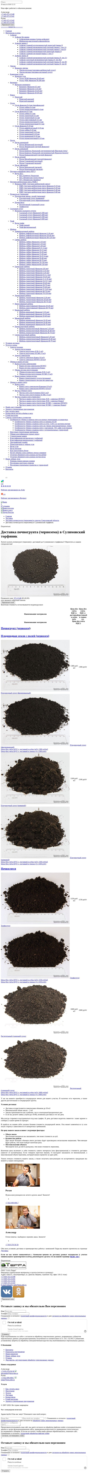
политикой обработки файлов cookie (35, 1433)
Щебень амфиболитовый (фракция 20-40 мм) (36, 236)
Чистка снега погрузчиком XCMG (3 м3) (35, 395)
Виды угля (14, 446)
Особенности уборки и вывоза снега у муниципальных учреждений (41, 430)
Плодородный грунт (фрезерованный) (34, 200)
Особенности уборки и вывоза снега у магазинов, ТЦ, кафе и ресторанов (43, 428)
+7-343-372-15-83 (7, 22)
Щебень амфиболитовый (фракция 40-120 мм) (37, 238)
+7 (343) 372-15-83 (8, 1283)
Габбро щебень (20, 240)
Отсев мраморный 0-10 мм (29, 136)
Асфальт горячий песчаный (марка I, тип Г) (36, 54)
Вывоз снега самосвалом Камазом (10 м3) (35, 386)
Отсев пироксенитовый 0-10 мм (31, 138)
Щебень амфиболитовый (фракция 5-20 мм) (36, 233)
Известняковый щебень (24, 304)
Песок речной (20, 157)
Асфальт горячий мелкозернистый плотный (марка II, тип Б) (43, 64)
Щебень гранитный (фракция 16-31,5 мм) (35, 281)
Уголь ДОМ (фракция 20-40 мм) (31, 78)
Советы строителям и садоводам (18, 417)
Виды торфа (19, 223)
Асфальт (13, 35)
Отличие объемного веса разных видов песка (28, 457)
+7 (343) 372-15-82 (8, 1281)
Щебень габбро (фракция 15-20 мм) (33, 254)
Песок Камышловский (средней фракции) (35, 155)
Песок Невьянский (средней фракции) (34, 147)
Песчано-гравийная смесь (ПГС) (23, 171)
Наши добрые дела (13, 459)
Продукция (10, 1391)
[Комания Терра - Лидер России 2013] (7, 512)
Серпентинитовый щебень (25, 335)
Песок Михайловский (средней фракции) (35, 159)
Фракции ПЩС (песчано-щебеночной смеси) (32, 184)
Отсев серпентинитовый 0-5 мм (31, 124)
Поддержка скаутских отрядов (22, 463)
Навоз (12, 95)
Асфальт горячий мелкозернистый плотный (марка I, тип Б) (42, 49)
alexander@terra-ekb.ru (9, 1373)
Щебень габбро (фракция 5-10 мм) (32, 244)
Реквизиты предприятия (15, 1352)
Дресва (13, 66)
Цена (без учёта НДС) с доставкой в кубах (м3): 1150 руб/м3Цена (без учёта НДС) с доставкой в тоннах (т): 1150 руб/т (40, 980)
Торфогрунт (24, 207)
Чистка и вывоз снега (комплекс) (27, 397)
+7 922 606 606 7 (12, 1203)
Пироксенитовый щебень (25, 326)
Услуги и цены (11, 345)
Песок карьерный (21, 142)
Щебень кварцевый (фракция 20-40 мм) (34, 316)
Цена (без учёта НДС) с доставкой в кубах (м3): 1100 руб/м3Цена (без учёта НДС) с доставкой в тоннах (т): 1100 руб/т (43, 861)
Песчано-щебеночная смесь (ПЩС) (24, 182)
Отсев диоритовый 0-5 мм (29, 118)
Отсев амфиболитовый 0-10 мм (31, 128)
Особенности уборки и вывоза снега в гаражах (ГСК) (36, 422)
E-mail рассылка (12, 415)
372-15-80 (17, 598)
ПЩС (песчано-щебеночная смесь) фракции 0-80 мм (39, 192)
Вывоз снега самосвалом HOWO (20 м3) (35, 389)
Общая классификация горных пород (24, 434)
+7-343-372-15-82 (7, 20)
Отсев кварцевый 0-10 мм (29, 134)
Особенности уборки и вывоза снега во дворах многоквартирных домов (43, 426)
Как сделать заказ (12, 411)
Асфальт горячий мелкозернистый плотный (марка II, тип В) (43, 62)
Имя (2, 1311)
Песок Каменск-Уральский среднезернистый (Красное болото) (43, 153)
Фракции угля (20, 76)
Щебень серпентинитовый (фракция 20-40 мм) (37, 339)
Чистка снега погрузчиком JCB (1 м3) (34, 393)
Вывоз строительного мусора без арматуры (36, 380)
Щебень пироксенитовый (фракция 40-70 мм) (37, 333)
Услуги (8, 1393)
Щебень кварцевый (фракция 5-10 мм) (34, 312)
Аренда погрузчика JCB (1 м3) (31, 351)
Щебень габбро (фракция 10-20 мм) (33, 252)
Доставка (4, 1251)
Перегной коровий (26, 101)
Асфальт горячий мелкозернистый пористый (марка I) (40, 51)
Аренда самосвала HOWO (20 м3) (32, 360)
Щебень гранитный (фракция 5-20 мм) (34, 273)
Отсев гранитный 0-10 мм (29, 132)
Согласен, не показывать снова (13, 1436)
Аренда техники (16, 347)
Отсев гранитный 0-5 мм (29, 116)
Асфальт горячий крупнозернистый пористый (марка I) (41, 45)
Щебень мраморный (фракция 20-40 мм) (35, 322)
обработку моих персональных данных (48, 1421)
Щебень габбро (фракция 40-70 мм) (33, 260)
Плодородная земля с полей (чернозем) (30, 196)
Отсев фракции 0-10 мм (24, 126)
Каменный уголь (16, 74)
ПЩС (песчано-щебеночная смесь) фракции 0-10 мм (39, 186)
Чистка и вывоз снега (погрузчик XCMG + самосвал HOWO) (43, 403)
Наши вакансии (12, 1354)
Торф (12, 221)
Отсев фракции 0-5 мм (23, 111)
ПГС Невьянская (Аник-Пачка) (31, 178)
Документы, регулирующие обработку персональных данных (30, 1360)
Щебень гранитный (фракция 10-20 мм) (34, 277)
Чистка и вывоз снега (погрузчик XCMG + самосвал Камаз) (42, 405)
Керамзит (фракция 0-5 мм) (29, 87)
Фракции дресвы (21, 68)
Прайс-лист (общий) (13, 407)
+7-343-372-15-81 (7, 16)
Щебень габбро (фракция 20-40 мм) (33, 258)
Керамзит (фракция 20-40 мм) (30, 93)
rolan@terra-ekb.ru (8, 1380)
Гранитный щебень (22, 267)
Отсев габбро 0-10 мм (27, 130)
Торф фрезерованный (27, 227)
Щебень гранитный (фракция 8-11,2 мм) (35, 275)
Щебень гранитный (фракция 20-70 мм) (34, 285)
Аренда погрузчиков (23, 349)
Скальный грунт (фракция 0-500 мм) (33, 217)
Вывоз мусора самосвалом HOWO (32, 366)
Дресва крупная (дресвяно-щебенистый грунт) (37, 70)
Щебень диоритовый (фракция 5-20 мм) (34, 298)
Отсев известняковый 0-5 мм (30, 120)
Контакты (9, 469)
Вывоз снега (19, 384)
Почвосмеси (19, 202)
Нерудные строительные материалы (24, 432)
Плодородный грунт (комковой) (31, 198)
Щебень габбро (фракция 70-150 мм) (33, 262)
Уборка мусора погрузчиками (26, 370)
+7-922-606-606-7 (7, 1378)
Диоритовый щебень (23, 295)
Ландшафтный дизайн (19, 442)
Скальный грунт (16, 209)
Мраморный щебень (22, 318)
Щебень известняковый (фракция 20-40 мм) (36, 306)
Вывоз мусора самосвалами (25, 364)
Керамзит (13, 83)
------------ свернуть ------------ (12, 27)
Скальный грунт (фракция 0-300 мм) (33, 213)
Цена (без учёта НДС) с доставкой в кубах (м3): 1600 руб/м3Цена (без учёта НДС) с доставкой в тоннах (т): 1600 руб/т (41, 1091)
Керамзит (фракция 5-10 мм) (30, 89)
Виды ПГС (19, 173)
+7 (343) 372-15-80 (8, 1277)
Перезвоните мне (8, 25)
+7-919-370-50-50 (7, 1371)
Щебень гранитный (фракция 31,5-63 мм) (35, 289)
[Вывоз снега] (6, 510)
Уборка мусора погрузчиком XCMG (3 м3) (35, 374)
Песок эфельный (21, 165)
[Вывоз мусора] (7, 508)
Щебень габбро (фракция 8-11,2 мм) (33, 248)
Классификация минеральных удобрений (26, 440)
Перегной (18, 97)
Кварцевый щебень (22, 310)
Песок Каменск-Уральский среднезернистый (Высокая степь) (43, 151)
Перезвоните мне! (8, 602)
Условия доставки (12, 343)
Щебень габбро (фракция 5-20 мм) (32, 246)
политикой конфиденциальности (34, 1316)
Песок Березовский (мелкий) (30, 167)
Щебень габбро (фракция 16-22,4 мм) (33, 256)
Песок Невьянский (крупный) (31, 145)
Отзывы (9, 467)
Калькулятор (10, 1397)
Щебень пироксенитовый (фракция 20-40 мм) (37, 331)
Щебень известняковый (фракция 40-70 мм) (36, 308)
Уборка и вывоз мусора (19, 362)
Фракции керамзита (22, 85)
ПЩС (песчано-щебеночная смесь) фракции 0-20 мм (39, 188)
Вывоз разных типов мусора (26, 376)
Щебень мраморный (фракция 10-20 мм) (35, 320)
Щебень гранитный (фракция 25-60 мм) (34, 287)
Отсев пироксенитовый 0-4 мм (31, 109)
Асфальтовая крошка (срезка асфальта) (34, 39)
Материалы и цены (13, 33)
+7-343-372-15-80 (7, 14)
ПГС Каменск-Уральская (29, 176)
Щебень (13, 229)
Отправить (5, 1334)
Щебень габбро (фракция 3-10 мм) (32, 242)
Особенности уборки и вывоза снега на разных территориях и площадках (39, 420)
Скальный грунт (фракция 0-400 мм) (33, 215)
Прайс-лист (74, 1257)
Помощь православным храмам (22, 461)
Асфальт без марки (22, 37)
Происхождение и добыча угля (22, 444)
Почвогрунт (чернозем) (19, 194)
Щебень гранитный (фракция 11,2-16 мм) (35, 279)
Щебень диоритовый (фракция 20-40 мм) (35, 300)
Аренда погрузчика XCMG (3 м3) (32, 353)
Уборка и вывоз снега (18, 382)
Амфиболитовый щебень (24, 231)
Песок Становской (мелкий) (30, 163)
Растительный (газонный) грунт (31, 205)
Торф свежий (24, 225)
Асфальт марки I (21, 43)
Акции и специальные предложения (20, 409)
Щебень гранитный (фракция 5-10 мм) (34, 271)
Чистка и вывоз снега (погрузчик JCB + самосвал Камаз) (41, 401)
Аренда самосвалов (22, 355)
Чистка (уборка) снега (23, 391)
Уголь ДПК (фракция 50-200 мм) (32, 80)
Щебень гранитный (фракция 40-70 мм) (34, 291)
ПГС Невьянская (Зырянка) (30, 180)
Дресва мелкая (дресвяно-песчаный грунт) (35, 72)
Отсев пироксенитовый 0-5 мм (31, 122)
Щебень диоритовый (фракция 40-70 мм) (35, 302)
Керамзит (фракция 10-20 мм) (30, 91)
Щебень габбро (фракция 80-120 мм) (33, 264)
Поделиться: (6, 526)
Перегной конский (26, 99)
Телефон (4, 1314)
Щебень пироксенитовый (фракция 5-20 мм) (36, 329)
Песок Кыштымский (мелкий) (31, 169)
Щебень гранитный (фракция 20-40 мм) (34, 283)
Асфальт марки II (21, 56)
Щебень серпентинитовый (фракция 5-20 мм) (37, 337)
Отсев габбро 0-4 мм (27, 107)
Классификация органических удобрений (26, 438)
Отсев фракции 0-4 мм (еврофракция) (29, 105)
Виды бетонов (15, 448)
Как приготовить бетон (19, 451)
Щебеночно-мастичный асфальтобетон (34, 41)
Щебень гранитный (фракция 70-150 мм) (35, 293)
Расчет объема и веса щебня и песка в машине (28, 453)
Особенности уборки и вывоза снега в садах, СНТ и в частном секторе (42, 424)
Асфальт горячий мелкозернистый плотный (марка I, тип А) (42, 47)
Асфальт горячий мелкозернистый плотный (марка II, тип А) (43, 58)
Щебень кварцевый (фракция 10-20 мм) (34, 314)
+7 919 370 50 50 (12, 1245)
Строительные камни (18, 436)
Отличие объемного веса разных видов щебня (28, 455)
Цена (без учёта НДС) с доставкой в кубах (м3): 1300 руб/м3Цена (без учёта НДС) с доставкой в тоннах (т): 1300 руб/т (43, 748)
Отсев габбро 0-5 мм (27, 114)
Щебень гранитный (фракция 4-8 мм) (33, 269)
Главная (9, 31)
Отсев (12, 103)
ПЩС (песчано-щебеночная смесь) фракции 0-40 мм (39, 190)
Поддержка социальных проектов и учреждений (29, 465)
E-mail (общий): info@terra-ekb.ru (13, 1285)
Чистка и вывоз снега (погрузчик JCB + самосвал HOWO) (42, 399)
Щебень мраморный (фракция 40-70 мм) (35, 324)
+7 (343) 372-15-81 (8, 1279)
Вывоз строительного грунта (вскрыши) (35, 378)
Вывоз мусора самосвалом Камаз (32, 368)
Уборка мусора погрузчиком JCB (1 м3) (34, 372)
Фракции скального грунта (25, 211)
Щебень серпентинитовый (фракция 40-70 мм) (37, 341)
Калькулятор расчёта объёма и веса (19, 413)
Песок (12, 140)
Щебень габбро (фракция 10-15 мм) (33, 250)
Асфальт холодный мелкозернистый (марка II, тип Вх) (40, 60)
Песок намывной (21, 149)
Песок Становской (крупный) (31, 161)
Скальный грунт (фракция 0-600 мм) (33, 219)
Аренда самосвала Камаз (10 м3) (32, 358)
